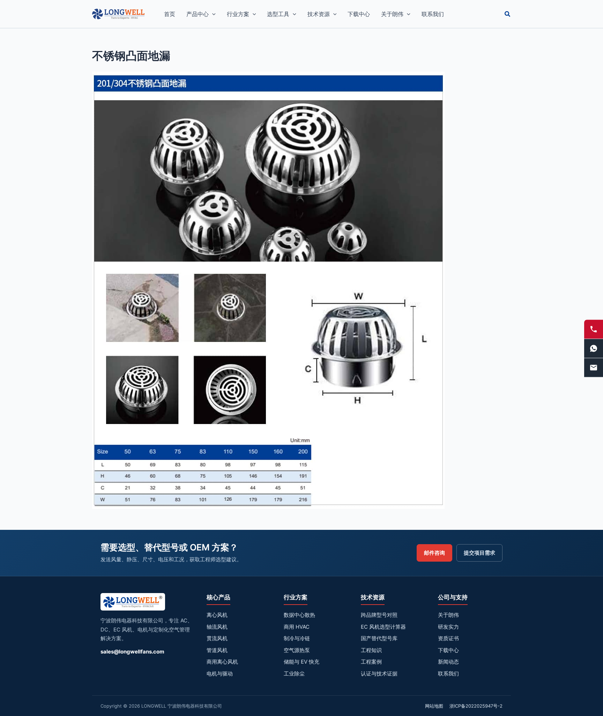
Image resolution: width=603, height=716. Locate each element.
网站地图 (434, 706)
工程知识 (371, 650)
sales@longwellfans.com (132, 651)
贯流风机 (217, 638)
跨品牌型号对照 (379, 615)
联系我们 (433, 13)
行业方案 (238, 13)
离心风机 (217, 615)
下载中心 (359, 13)
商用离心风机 (222, 661)
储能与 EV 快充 (301, 661)
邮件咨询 (434, 552)
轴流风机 (217, 626)
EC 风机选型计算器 (383, 626)
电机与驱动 (220, 673)
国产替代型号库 (379, 638)
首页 (169, 13)
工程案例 (371, 661)
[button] (212, 14)
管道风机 (217, 650)
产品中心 (197, 13)
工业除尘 (294, 673)
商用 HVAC (297, 626)
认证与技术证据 (379, 673)
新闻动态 (448, 661)
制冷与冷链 (297, 638)
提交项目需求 (479, 552)
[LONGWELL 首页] (132, 604)
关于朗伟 (392, 13)
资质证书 (448, 638)
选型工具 (278, 13)
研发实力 (448, 626)
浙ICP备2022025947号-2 (475, 706)
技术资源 (318, 13)
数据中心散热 (299, 615)
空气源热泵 (297, 650)
